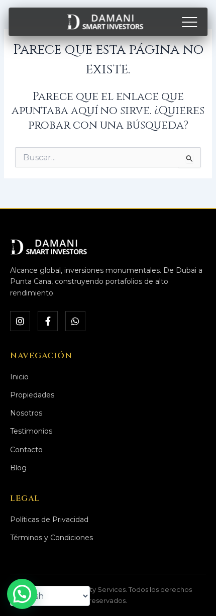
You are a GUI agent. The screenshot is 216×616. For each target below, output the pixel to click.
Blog (18, 467)
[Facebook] (48, 321)
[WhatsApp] (75, 321)
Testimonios (31, 431)
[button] (22, 594)
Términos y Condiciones (51, 537)
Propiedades (32, 394)
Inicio (19, 376)
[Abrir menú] (189, 22)
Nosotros (26, 413)
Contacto (26, 449)
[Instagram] (20, 321)
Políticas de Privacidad (49, 519)
